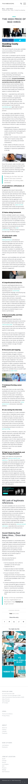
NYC (3, 766)
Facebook (4, 733)
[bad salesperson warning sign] (14, 32)
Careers (4, 729)
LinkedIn (4, 731)
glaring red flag (6, 429)
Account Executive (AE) (8, 693)
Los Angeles (5, 764)
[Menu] (24, 4)
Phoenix (4, 768)
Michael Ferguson (14, 610)
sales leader (14, 370)
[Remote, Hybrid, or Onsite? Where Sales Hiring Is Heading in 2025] (20, 660)
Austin (3, 758)
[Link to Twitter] (20, 782)
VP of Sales (5, 702)
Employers (16, 613)
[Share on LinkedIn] (14, 622)
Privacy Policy (5, 715)
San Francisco (6, 771)
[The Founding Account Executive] (20, 648)
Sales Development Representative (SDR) (13, 697)
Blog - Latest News (7, 8)
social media (16, 290)
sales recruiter (19, 204)
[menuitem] (20, 4)
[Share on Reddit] (18, 622)
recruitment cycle (6, 107)
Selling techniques (7, 239)
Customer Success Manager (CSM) (11, 695)
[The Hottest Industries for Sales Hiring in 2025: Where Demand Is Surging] (20, 671)
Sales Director (6, 699)
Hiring (14, 16)
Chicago (4, 760)
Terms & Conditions (7, 714)
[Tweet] (20, 40)
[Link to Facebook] (22, 782)
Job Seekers (5, 745)
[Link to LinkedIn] (25, 782)
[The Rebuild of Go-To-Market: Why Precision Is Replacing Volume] (8, 637)
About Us (4, 727)
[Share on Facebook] (4, 622)
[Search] (20, 4)
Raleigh (4, 769)
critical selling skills (7, 324)
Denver (4, 762)
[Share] (8, 40)
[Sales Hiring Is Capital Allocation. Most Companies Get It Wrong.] (20, 637)
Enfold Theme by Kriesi (16, 780)
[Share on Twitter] (9, 622)
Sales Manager (6, 701)
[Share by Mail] (23, 622)
